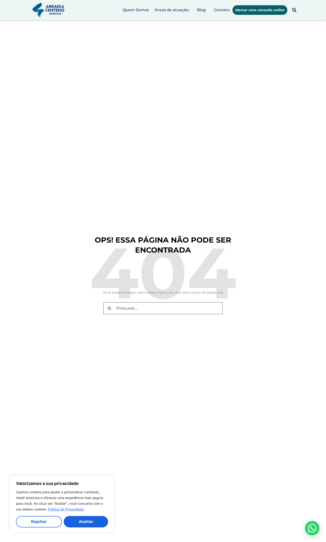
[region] (62, 504)
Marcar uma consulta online (259, 10)
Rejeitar (39, 521)
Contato (222, 10)
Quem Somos (136, 10)
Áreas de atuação (172, 10)
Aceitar (86, 521)
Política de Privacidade (66, 509)
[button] (294, 10)
